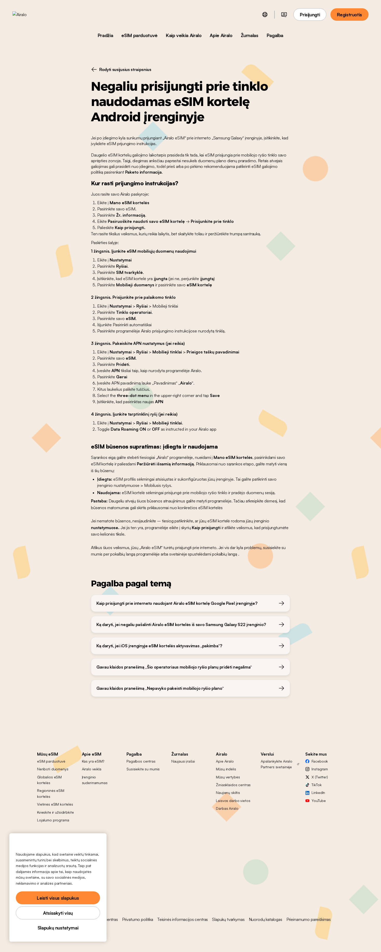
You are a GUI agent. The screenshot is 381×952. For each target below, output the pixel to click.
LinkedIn (318, 792)
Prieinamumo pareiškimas (308, 919)
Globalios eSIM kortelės (49, 780)
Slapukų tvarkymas (228, 919)
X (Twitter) (320, 777)
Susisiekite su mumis (143, 769)
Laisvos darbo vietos (233, 800)
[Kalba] (265, 14)
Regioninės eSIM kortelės (50, 793)
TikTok (316, 785)
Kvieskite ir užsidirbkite (55, 812)
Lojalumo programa (53, 820)
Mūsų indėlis (226, 769)
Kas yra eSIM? (93, 761)
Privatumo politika (137, 919)
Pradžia (105, 35)
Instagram (320, 769)
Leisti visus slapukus (58, 898)
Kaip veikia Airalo (184, 35)
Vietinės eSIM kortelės (55, 804)
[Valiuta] (284, 14)
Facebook (320, 761)
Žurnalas (249, 35)
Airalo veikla (91, 769)
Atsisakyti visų (58, 913)
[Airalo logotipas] (27, 14)
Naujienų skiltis (228, 792)
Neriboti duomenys (52, 769)
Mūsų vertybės (228, 777)
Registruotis (349, 14)
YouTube (319, 800)
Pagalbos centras (141, 761)
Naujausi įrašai (183, 761)
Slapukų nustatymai (58, 927)
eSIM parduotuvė (139, 35)
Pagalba (275, 35)
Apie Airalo (221, 35)
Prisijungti (310, 14)
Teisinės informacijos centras (182, 919)
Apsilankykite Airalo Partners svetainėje (276, 764)
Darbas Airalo (227, 808)
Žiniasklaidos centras (233, 785)
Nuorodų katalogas (265, 919)
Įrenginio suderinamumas (95, 780)
